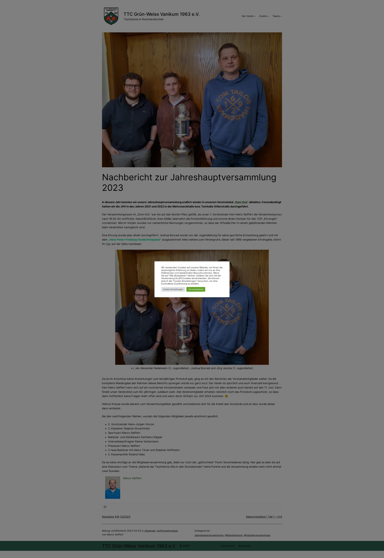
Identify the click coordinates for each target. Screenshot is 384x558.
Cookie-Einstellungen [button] (173, 289)
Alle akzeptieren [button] (195, 289)
